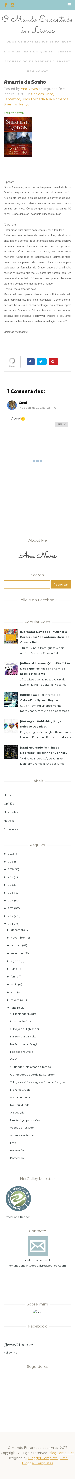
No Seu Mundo (20, 1105)
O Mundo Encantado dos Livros (37, 25)
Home (8, 795)
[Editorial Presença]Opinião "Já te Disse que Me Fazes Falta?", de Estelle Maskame (45, 668)
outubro (16, 945)
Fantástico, (13, 99)
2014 (11, 900)
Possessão (17, 1150)
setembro (17, 953)
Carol (23, 403)
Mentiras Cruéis (20, 1089)
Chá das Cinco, (42, 94)
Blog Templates (61, 1453)
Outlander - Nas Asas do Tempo (30, 1066)
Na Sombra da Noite (23, 1036)
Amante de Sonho (22, 1135)
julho (14, 968)
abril (14, 992)
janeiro (15, 1007)
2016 (11, 884)
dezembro (18, 929)
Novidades (11, 812)
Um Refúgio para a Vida (25, 1120)
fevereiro (17, 999)
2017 (10, 877)
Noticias (9, 820)
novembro (18, 937)
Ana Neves (29, 89)
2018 (11, 869)
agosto (15, 961)
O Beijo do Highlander (24, 1028)
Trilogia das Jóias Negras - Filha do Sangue (37, 1082)
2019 (11, 861)
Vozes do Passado (22, 1127)
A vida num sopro (21, 1097)
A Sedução (17, 1112)
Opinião (9, 803)
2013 (11, 908)
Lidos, (26, 99)
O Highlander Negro (23, 1013)
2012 (10, 916)
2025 (11, 853)
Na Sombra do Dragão (24, 1044)
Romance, (61, 99)
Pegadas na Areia (21, 1051)
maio (14, 984)
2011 (10, 923)
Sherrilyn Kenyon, (18, 104)
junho (14, 976)
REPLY (61, 424)
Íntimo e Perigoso (21, 1021)
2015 (10, 892)
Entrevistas (11, 829)
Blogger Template (43, 1458)
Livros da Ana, (42, 99)
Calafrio (15, 1059)
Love (13, 1142)
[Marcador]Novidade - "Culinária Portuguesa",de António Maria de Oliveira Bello (44, 637)
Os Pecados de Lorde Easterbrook (32, 1074)
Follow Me (10, 1352)
